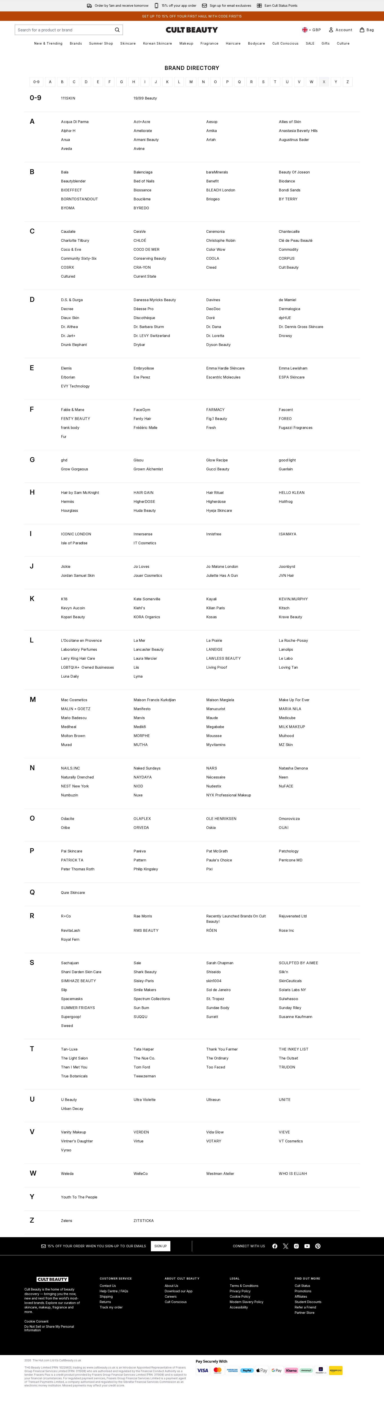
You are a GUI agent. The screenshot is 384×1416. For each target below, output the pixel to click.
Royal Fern (70, 939)
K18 (64, 599)
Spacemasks (72, 999)
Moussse (214, 735)
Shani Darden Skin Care (81, 972)
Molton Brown (73, 735)
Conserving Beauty (150, 258)
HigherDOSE (144, 501)
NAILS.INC (70, 768)
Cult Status (302, 1286)
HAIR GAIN (144, 492)
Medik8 (140, 726)
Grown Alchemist (148, 469)
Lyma (138, 676)
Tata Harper (144, 1049)
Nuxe (138, 795)
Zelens (66, 1220)
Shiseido (213, 972)
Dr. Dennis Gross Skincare (301, 326)
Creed (211, 267)
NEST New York (75, 786)
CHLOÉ (140, 240)
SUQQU (140, 1016)
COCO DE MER (146, 249)
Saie (137, 963)
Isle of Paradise (74, 543)
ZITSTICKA (144, 1220)
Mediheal (68, 726)
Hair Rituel (214, 492)
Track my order (111, 1307)
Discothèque (144, 318)
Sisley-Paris (144, 981)
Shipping (106, 1296)
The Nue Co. (144, 1058)
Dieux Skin (70, 318)
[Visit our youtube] (307, 1246)
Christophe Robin (220, 240)
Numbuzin (69, 795)
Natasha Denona (293, 768)
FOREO (285, 418)
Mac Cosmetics (74, 700)
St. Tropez (215, 999)
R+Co (66, 916)
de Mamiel (287, 300)
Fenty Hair (142, 418)
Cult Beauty (289, 267)
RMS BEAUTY (146, 930)
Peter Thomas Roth (77, 869)
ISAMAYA (287, 534)
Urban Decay (72, 1108)
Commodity (288, 249)
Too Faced (215, 1067)
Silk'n (283, 972)
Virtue (138, 1141)
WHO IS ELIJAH (293, 1173)
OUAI (284, 827)
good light (287, 460)
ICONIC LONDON (76, 534)
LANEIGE (214, 649)
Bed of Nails (144, 181)
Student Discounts (308, 1302)
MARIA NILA (290, 709)
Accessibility (239, 1307)
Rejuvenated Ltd (293, 916)
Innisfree (213, 534)
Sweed (67, 1025)
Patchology (289, 851)
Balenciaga (143, 172)
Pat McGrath (217, 851)
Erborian (68, 377)
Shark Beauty (145, 972)
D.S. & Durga (72, 300)
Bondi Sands (289, 190)
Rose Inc (286, 930)
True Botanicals (74, 1076)
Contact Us (108, 1286)
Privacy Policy (240, 1291)
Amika (211, 130)
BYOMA (68, 208)
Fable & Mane (72, 409)
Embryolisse (144, 368)
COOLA (212, 258)
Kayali (211, 599)
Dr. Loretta (215, 335)
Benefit (212, 181)
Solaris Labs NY (292, 990)
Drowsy (285, 335)
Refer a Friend (305, 1307)
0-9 (36, 82)
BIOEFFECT (71, 190)
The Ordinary (217, 1058)
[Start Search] (117, 30)
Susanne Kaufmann (295, 1016)
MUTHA (141, 744)
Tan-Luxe (69, 1049)
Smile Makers (145, 990)
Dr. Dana (213, 326)
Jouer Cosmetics (148, 575)
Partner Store (305, 1312)
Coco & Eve (71, 249)
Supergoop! (71, 1016)
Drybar (139, 344)
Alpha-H (68, 130)
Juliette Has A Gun (222, 575)
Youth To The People (79, 1197)
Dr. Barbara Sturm (149, 326)
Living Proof (216, 667)
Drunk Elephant (74, 344)
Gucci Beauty (217, 469)
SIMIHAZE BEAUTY (78, 981)
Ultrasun (213, 1099)
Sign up (160, 1246)
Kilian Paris (215, 608)
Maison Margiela (220, 700)
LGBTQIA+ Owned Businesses (87, 667)
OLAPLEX (142, 818)
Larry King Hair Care (78, 658)
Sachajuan (70, 963)
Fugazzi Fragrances (295, 427)
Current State (145, 276)
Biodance (287, 181)
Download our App (179, 1291)
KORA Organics (147, 617)
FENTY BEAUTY (75, 418)
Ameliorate (143, 130)
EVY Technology (75, 386)
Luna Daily (70, 676)
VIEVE (284, 1132)
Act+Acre (142, 121)
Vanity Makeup (73, 1132)
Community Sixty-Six (79, 258)
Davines (213, 300)
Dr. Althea (69, 326)
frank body (70, 427)
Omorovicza (289, 818)
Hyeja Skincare (219, 510)
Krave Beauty (290, 617)
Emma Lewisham (293, 368)
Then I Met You (74, 1067)
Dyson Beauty (218, 344)
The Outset (288, 1058)
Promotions (303, 1291)
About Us (171, 1286)
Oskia (211, 827)
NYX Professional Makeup (228, 795)
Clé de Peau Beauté (295, 240)
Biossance (143, 190)
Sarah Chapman (219, 963)
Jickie (65, 566)
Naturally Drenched (77, 777)
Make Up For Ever (294, 700)
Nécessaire (215, 777)
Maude (212, 718)
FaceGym (142, 409)
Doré (210, 318)
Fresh (211, 427)
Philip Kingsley (146, 869)
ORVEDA (141, 827)
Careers (171, 1296)
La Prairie (214, 640)
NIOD (138, 786)
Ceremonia (215, 231)
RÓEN (211, 930)
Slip (64, 990)
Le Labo (286, 658)
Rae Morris (143, 916)
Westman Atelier (220, 1173)
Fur (63, 436)
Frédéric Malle (146, 427)
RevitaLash (70, 930)
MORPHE (142, 735)
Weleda (67, 1173)
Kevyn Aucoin (73, 608)
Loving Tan (288, 667)
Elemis (66, 368)
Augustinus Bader (294, 139)
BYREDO (141, 208)
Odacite (67, 818)
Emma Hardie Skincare (225, 368)
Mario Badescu (74, 718)
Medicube (287, 718)
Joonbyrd (287, 566)
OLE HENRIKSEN (221, 818)
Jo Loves (141, 566)
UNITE (285, 1099)
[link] (340, 29)
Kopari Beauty (73, 617)
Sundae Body (217, 1007)
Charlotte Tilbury (75, 240)
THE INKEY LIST (293, 1049)
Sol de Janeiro (218, 990)
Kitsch (284, 608)
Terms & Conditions (244, 1286)
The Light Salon (74, 1058)
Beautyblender (73, 181)
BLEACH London (220, 190)
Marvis (139, 718)
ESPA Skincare (292, 377)
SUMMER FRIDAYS (78, 1007)
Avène (139, 148)
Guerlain (286, 469)
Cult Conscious (176, 1302)
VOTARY (213, 1141)
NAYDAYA (143, 777)
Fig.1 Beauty (216, 418)
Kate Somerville (147, 599)
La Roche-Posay (293, 640)
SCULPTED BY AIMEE (298, 963)
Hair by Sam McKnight (80, 492)
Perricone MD (290, 860)
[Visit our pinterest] (317, 1246)
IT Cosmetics (145, 543)
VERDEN (141, 1132)
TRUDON (287, 1067)
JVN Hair (286, 575)
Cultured (68, 276)
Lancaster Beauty (149, 649)
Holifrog (286, 501)
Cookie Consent (36, 1321)
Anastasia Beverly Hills (298, 130)
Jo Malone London (222, 566)
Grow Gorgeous (74, 469)
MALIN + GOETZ (75, 709)
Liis (136, 667)
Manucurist (215, 709)
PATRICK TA (72, 860)
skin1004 (213, 981)
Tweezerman (145, 1076)
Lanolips (286, 649)
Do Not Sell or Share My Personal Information (49, 1328)
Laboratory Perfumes (79, 649)
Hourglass (69, 510)
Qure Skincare (73, 892)
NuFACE (286, 786)
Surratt (212, 1016)
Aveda (66, 148)
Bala (65, 172)
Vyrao (66, 1150)
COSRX (67, 267)
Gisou (138, 460)
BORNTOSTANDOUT (79, 199)
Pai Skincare (71, 851)
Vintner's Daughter (77, 1141)
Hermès (67, 501)
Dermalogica (289, 309)
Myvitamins (216, 744)
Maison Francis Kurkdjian (155, 700)
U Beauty (69, 1099)
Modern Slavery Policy (246, 1302)
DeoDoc (213, 309)
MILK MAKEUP (292, 726)
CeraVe (140, 231)
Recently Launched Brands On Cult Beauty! (236, 919)
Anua (65, 139)
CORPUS (287, 258)
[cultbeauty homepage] (192, 29)
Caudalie (68, 231)
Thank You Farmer (222, 1049)
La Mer (139, 640)
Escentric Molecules (223, 377)
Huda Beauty (145, 510)
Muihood (286, 735)
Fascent (286, 409)
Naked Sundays (147, 768)
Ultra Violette (145, 1099)
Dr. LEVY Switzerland (152, 335)
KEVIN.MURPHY (293, 599)
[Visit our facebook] (274, 1246)
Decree (67, 309)
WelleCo (141, 1173)
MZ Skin (286, 744)
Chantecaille (289, 231)
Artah (211, 139)
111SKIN (68, 98)
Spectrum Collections (152, 999)
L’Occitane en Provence (81, 640)
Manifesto (142, 709)
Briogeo (213, 199)
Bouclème (142, 199)
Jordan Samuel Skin (78, 575)
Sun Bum (141, 1007)
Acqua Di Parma (75, 121)
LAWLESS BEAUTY (223, 658)
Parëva (140, 851)
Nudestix (213, 786)
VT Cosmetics (291, 1141)
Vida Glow (215, 1132)
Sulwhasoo (288, 999)
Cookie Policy (240, 1296)
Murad (66, 744)
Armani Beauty (146, 139)
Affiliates (301, 1296)
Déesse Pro (144, 309)
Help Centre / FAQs (114, 1291)
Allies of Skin (290, 121)
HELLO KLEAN (291, 492)
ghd (64, 460)
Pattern (140, 860)
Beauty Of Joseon (294, 172)
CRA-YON (142, 267)
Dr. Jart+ (68, 335)
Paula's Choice (219, 860)
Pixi (209, 869)
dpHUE (285, 318)
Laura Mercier (145, 658)
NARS (211, 768)
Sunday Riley (290, 1007)
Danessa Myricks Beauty (155, 300)
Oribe (65, 827)
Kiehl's (139, 608)
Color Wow (215, 249)
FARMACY (215, 409)
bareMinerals (217, 172)
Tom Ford (142, 1067)
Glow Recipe (217, 460)
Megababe (215, 726)
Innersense (143, 534)
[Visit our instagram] (296, 1246)
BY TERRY (288, 199)
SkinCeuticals (290, 981)
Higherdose (216, 501)
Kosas (211, 617)
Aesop (211, 121)
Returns (105, 1302)
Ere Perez (142, 377)
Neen (283, 777)
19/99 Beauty (145, 98)
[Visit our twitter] (285, 1246)
